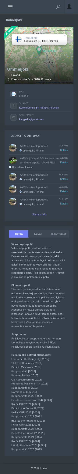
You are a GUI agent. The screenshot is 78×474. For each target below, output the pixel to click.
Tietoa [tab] (19, 233)
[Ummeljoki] (39, 50)
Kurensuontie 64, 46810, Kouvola (39, 107)
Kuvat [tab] (38, 233)
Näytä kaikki (39, 214)
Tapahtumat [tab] (58, 233)
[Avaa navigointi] (10, 6)
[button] (58, 6)
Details (64, 150)
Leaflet (39, 82)
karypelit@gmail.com (31, 119)
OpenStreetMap (53, 82)
